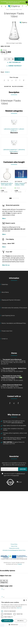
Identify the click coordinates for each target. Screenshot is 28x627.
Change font (4, 582)
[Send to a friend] (23, 80)
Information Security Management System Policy (14, 550)
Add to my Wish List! (15, 62)
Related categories (17, 86)
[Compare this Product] (11, 178)
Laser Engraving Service (8, 315)
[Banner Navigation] (26, 182)
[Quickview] (11, 170)
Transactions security (14, 548)
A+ (4, 580)
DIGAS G (7, 72)
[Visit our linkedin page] (18, 403)
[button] (10, 198)
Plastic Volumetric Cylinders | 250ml (20, 184)
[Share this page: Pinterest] (12, 80)
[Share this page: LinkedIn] (16, 80)
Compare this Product (15, 65)
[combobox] (24, 600)
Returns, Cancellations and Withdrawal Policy (14, 323)
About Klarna (5, 292)
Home (7, 9)
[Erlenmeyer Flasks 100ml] (14, 31)
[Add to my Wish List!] (11, 174)
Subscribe (23, 469)
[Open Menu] (1, 6)
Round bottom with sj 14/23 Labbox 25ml (7, 184)
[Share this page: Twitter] (8, 80)
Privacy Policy (15, 475)
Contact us (5, 338)
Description (7, 86)
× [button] (26, 600)
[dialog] (14, 612)
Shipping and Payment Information (11, 300)
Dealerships (5, 284)
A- (1, 580)
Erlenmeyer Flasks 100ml (16, 9)
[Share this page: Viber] (20, 80)
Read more (19, 607)
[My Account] (22, 6)
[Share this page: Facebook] (4, 80)
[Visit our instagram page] (14, 403)
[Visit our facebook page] (10, 403)
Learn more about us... (17, 422)
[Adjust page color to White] (3, 589)
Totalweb (19, 564)
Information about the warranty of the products (14, 307)
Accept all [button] (7, 620)
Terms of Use (14, 546)
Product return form (7, 331)
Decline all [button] (20, 620)
